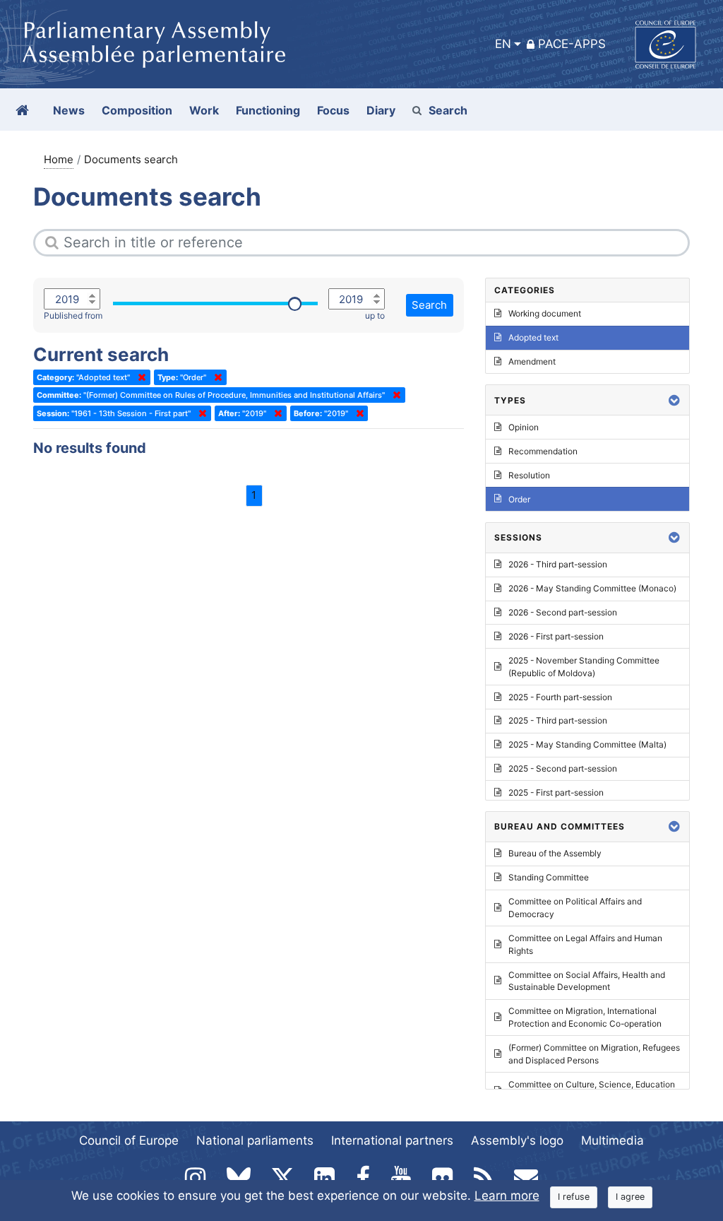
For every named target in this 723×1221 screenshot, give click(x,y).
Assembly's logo (517, 1140)
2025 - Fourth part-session (560, 697)
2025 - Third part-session (557, 720)
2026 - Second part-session (562, 612)
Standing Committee (548, 877)
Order (519, 499)
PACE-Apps (572, 44)
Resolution (529, 475)
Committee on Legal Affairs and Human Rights (585, 944)
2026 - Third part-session (557, 564)
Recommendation (543, 451)
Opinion (523, 427)
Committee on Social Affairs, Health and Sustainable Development (586, 981)
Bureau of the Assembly (555, 853)
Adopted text (533, 337)
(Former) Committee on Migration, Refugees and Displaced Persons (594, 1054)
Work (204, 110)
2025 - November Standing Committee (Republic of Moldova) (583, 666)
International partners (392, 1140)
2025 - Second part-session (562, 768)
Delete (139, 377)
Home (58, 159)
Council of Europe (129, 1140)
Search (448, 110)
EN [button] (503, 44)
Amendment (532, 361)
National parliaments (254, 1140)
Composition (137, 110)
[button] (674, 400)
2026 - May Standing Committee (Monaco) (592, 588)
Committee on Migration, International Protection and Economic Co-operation (585, 1017)
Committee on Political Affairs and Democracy (575, 907)
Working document (544, 313)
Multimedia (612, 1140)
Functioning (268, 110)
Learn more (506, 1195)
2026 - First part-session (556, 636)
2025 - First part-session (556, 792)
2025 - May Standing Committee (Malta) (587, 744)
